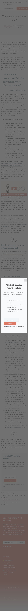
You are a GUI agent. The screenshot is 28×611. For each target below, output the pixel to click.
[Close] (25, 280)
